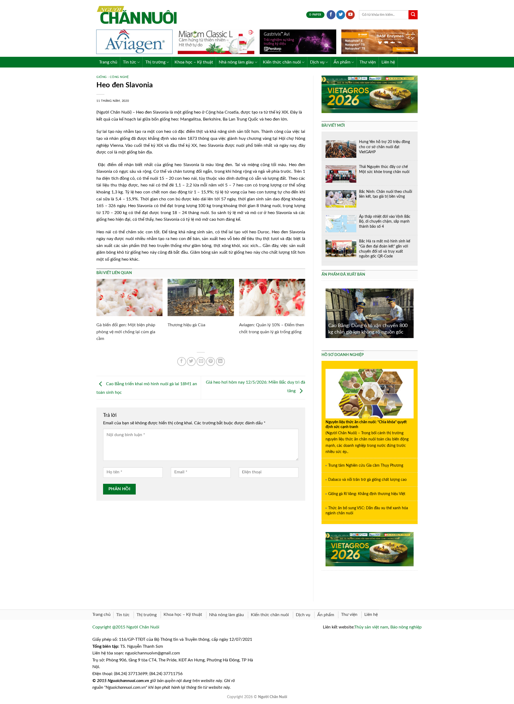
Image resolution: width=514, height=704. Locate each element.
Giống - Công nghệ (112, 77)
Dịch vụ (317, 62)
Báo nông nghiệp (406, 627)
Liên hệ (388, 62)
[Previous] (324, 313)
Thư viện (368, 62)
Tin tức (129, 62)
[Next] (415, 313)
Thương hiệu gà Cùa (186, 325)
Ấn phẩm (342, 62)
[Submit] (413, 14)
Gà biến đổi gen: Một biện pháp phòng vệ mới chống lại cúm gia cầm (125, 332)
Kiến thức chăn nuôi (282, 62)
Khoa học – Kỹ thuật (194, 62)
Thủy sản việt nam (371, 627)
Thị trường (155, 62)
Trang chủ (108, 62)
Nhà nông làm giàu (236, 62)
